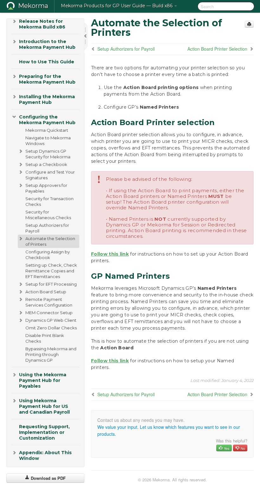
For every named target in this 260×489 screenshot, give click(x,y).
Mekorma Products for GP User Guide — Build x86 (117, 6)
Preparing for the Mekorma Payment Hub (47, 79)
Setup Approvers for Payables (46, 188)
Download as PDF (47, 478)
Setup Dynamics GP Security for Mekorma (47, 154)
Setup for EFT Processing (51, 284)
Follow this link (110, 254)
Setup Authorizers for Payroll (47, 228)
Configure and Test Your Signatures (50, 174)
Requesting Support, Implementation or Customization (44, 432)
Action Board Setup (45, 291)
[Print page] (249, 24)
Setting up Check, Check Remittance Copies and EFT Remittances (51, 271)
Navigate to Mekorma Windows (48, 140)
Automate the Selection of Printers (50, 241)
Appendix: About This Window (45, 455)
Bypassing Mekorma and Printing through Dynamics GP (50, 354)
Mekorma (33, 6)
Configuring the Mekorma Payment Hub (47, 119)
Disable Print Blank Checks (44, 338)
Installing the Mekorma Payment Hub (47, 99)
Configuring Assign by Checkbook (47, 254)
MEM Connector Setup (49, 312)
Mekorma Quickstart (46, 130)
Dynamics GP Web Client (50, 320)
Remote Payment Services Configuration (48, 302)
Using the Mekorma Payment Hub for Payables (42, 380)
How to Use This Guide (46, 62)
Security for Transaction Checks (49, 201)
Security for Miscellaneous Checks (48, 214)
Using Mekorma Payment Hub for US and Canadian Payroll (44, 406)
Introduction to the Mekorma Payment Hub (47, 44)
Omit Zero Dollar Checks (51, 327)
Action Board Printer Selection (217, 49)
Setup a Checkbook (46, 164)
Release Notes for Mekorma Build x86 (42, 24)
